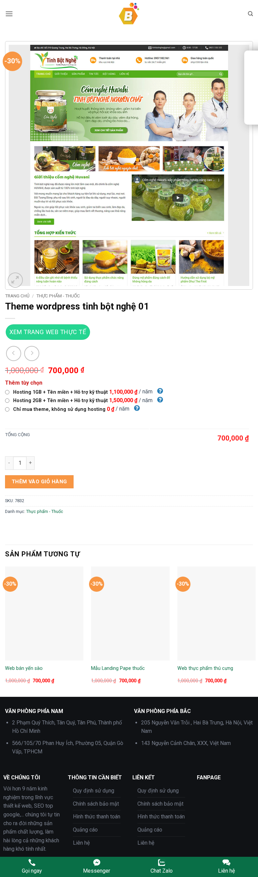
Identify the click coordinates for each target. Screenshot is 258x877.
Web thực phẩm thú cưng (205, 668)
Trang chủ (17, 295)
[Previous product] (31, 353)
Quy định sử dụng (93, 790)
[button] (9, 13)
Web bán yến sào (24, 668)
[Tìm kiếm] (250, 13)
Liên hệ (81, 843)
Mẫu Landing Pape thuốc (118, 668)
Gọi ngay (32, 871)
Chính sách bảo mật (96, 804)
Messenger (96, 871)
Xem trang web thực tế (47, 331)
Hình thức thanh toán (96, 816)
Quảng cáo (85, 829)
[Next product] (13, 353)
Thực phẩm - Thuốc (58, 295)
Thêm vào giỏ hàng (39, 482)
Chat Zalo (161, 871)
